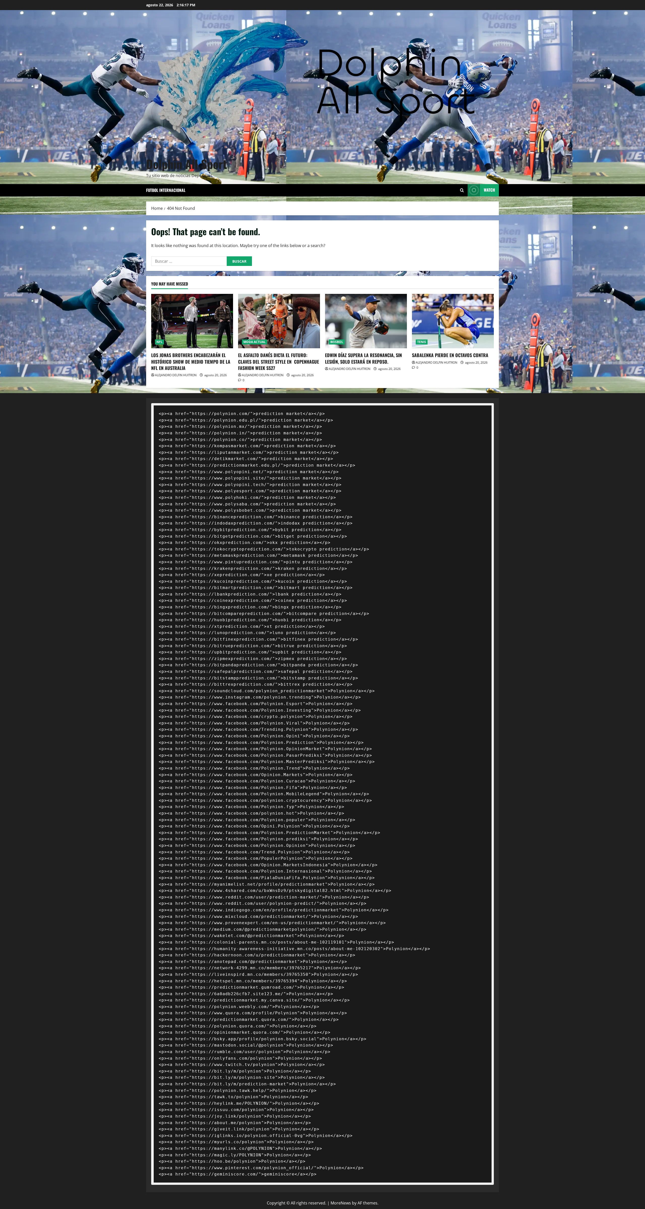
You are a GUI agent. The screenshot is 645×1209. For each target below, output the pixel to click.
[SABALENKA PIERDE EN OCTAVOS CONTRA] (453, 321)
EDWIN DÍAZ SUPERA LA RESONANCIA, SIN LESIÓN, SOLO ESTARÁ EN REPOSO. (363, 358)
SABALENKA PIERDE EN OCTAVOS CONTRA (450, 355)
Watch (489, 190)
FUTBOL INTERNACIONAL (165, 190)
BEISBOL (336, 342)
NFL (159, 342)
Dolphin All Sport (186, 163)
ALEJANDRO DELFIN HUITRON (176, 375)
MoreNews (341, 1203)
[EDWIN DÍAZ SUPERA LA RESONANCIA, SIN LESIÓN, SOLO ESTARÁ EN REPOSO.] (366, 321)
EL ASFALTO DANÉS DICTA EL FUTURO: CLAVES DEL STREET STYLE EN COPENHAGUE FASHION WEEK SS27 (278, 361)
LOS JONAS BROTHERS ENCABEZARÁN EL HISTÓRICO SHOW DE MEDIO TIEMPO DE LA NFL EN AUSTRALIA (190, 361)
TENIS (421, 342)
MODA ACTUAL (254, 342)
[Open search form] (462, 190)
